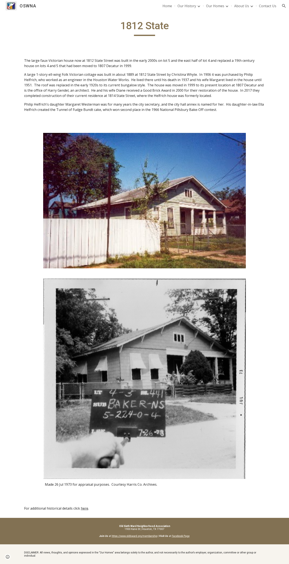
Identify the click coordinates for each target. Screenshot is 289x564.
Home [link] (167, 6)
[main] (144, 28)
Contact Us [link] (267, 6)
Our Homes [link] (215, 6)
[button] (284, 6)
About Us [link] (241, 6)
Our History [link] (187, 6)
